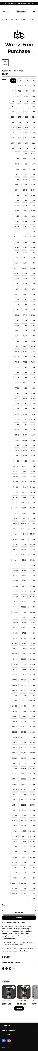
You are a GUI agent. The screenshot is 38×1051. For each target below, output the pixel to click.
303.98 (32, 815)
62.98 (16, 336)
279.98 (32, 774)
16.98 (25, 174)
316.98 (15, 841)
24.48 (25, 200)
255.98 (32, 732)
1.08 (20, 80)
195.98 (32, 628)
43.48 (16, 268)
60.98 (33, 325)
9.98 (33, 148)
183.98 (32, 607)
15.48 (25, 169)
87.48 (25, 419)
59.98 (17, 325)
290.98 (23, 795)
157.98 (15, 565)
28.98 (25, 216)
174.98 (32, 591)
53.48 (32, 299)
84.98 (33, 409)
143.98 (23, 539)
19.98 (25, 185)
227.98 (23, 685)
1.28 (33, 80)
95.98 (17, 451)
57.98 (33, 315)
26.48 (33, 206)
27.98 (33, 211)
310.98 (15, 831)
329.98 (23, 862)
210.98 (32, 654)
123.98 (32, 503)
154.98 (15, 560)
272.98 (23, 763)
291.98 (32, 795)
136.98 (15, 529)
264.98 (32, 748)
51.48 (25, 294)
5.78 (26, 122)
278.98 (23, 774)
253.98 (14, 732)
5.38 (12, 122)
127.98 (15, 513)
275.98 (23, 768)
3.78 (12, 112)
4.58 (12, 117)
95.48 (33, 445)
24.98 (33, 200)
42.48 (24, 263)
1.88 (19, 91)
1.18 (26, 80)
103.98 (15, 471)
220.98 (14, 675)
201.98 (32, 638)
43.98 (24, 268)
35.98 (17, 242)
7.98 (19, 138)
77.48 (33, 383)
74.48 (33, 372)
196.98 (15, 633)
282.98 (32, 779)
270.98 (32, 758)
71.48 (33, 362)
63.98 (33, 336)
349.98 (32, 899)
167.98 (23, 581)
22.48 (16, 195)
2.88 (33, 101)
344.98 (23, 888)
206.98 (23, 649)
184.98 (15, 612)
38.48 (32, 247)
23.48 (32, 195)
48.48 (24, 284)
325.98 (14, 857)
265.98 (14, 753)
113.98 (24, 487)
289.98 (14, 795)
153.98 (32, 555)
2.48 (33, 96)
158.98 (23, 565)
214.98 (15, 664)
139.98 (15, 534)
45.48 (24, 273)
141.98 (32, 534)
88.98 (25, 424)
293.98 (23, 800)
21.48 (25, 190)
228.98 (32, 685)
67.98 (25, 352)
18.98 (33, 180)
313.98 (14, 836)
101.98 (24, 466)
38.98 (16, 252)
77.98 (17, 388)
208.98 (14, 654)
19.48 (17, 185)
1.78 (12, 91)
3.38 (26, 107)
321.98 (32, 847)
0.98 (13, 80)
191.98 (24, 623)
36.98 (33, 242)
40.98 (25, 258)
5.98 (33, 122)
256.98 (14, 737)
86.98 (17, 419)
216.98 (32, 664)
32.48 (32, 226)
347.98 (23, 894)
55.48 (17, 310)
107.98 (23, 477)
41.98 (17, 263)
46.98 (25, 279)
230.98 (23, 690)
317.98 (23, 841)
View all (19, 1008)
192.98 (32, 623)
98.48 (33, 456)
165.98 (32, 576)
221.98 (23, 675)
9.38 (12, 148)
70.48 (17, 362)
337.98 (14, 878)
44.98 (16, 273)
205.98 (14, 649)
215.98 (23, 664)
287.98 (23, 789)
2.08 (33, 91)
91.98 (25, 435)
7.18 (19, 133)
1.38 (13, 86)
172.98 (15, 591)
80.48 (33, 393)
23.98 (17, 200)
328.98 (14, 862)
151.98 (15, 555)
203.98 (23, 643)
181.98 (15, 607)
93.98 (33, 440)
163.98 (15, 576)
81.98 (33, 398)
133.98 (14, 523)
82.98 (24, 404)
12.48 (25, 159)
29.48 (33, 216)
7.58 (33, 133)
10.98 (25, 153)
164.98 (23, 576)
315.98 (32, 836)
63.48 (24, 336)
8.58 (12, 143)
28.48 (17, 216)
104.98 (23, 471)
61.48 (17, 331)
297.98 (32, 805)
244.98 (14, 716)
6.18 (12, 127)
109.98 (15, 482)
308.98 (23, 826)
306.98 (32, 821)
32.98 (16, 232)
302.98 (23, 815)
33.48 (24, 232)
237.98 (32, 701)
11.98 (17, 159)
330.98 (32, 862)
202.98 (14, 643)
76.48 (17, 383)
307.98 (14, 826)
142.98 (14, 539)
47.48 (33, 279)
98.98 (17, 461)
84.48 (25, 409)
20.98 (17, 190)
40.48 (17, 258)
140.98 (23, 534)
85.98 (25, 414)
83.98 (17, 409)
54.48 (25, 305)
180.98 (32, 602)
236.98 (23, 701)
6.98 (12, 133)
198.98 (32, 633)
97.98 (25, 456)
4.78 (19, 117)
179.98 (23, 602)
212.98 (23, 659)
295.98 (14, 805)
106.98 (15, 477)
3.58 (33, 107)
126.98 (32, 508)
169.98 (15, 586)
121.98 (15, 503)
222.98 (32, 675)
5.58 (19, 122)
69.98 (33, 357)
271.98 (14, 763)
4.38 (33, 112)
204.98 (32, 643)
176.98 (24, 596)
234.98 (32, 695)
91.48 (17, 435)
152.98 (23, 555)
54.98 (33, 305)
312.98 (32, 831)
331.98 (14, 867)
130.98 (15, 518)
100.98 (15, 466)
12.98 (33, 159)
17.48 (33, 174)
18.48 (25, 180)
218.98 (23, 669)
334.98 (14, 873)
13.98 (25, 164)
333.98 (32, 867)
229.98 (14, 690)
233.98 (23, 695)
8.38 (33, 138)
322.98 (14, 852)
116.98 (24, 492)
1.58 (26, 86)
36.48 (25, 242)
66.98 (33, 346)
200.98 (23, 638)
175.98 (15, 596)
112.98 (15, 487)
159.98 (32, 565)
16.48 (17, 174)
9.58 (19, 148)
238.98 (14, 706)
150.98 (32, 550)
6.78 (33, 127)
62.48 (33, 331)
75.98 (33, 378)
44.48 (32, 268)
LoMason (8, 1048)
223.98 (14, 680)
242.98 (23, 711)
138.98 (32, 529)
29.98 (16, 221)
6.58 (26, 127)
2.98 (12, 107)
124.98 (15, 508)
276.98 (32, 768)
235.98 (14, 701)
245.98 (23, 716)
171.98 (32, 586)
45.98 (33, 273)
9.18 (33, 143)
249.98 (32, 722)
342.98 (32, 883)
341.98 (23, 883)
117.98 (32, 492)
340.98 (14, 883)
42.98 (33, 263)
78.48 (25, 388)
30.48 (24, 221)
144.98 (32, 539)
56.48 (33, 310)
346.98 (14, 894)
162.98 (32, 570)
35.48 (32, 237)
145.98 (15, 544)
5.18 (33, 117)
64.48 (17, 341)
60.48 (25, 325)
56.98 (17, 315)
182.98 (23, 607)
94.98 (25, 445)
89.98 (17, 430)
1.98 (26, 91)
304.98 (14, 821)
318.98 (32, 841)
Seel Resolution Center (25, 942)
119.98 (23, 497)
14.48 (33, 164)
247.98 (14, 722)
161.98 (24, 570)
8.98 (26, 143)
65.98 (17, 346)
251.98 (23, 727)
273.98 (32, 763)
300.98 (32, 810)
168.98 (32, 581)
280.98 (14, 779)
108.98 (32, 477)
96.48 (25, 451)
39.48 (24, 252)
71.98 (17, 367)
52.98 (24, 299)
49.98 (24, 289)
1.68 (33, 86)
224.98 (23, 680)
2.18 (12, 96)
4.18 (26, 112)
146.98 (23, 544)
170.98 (24, 586)
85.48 (17, 414)
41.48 (33, 258)
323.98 (23, 852)
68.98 (17, 357)
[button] (4, 11)
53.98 (17, 305)
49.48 (16, 289)
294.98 (32, 800)
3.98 (19, 112)
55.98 (25, 310)
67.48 (17, 352)
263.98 (23, 748)
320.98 (23, 847)
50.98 (17, 294)
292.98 (14, 800)
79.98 (25, 393)
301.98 (14, 815)
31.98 (25, 226)
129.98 (32, 513)
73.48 (16, 372)
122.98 (23, 503)
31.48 (17, 226)
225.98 (32, 680)
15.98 (33, 169)
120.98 (32, 497)
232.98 (14, 695)
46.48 (17, 279)
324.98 (32, 852)
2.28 (18, 96)
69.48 (25, 357)
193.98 (15, 628)
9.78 (26, 148)
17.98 (17, 180)
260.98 (23, 742)
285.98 (32, 784)
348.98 (32, 894)
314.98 (23, 836)
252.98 (32, 727)
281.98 (23, 779)
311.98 (23, 831)
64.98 (25, 341)
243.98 (32, 711)
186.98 (32, 612)
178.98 (15, 602)
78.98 (33, 388)
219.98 (32, 669)
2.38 (26, 96)
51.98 (33, 294)
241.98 (14, 711)
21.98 (33, 190)
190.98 (15, 623)
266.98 (23, 753)
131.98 (23, 518)
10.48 (17, 153)
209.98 (23, 654)
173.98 (23, 591)
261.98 (32, 742)
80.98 (17, 398)
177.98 (32, 596)
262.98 (14, 748)
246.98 (32, 716)
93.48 (24, 440)
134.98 (23, 523)
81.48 (25, 398)
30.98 (33, 221)
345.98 (32, 888)
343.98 (14, 888)
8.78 (19, 143)
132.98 (32, 518)
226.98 (14, 685)
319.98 (14, 847)
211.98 (15, 659)
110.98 (24, 482)
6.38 (19, 127)
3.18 (18, 107)
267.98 (32, 753)
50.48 (33, 289)
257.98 (23, 737)
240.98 (32, 706)
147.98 (32, 544)
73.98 (25, 372)
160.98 (15, 570)
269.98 (23, 758)
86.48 (33, 414)
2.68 (19, 101)
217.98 (15, 669)
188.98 (23, 617)
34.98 (24, 237)
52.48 (16, 299)
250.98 (14, 727)
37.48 (17, 247)
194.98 (23, 628)
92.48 (33, 435)
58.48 (17, 320)
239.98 (23, 706)
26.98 (17, 211)
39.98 (33, 252)
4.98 (26, 117)
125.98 (23, 508)
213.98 (32, 659)
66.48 (25, 346)
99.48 (25, 461)
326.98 (23, 857)
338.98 (23, 878)
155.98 (23, 560)
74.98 (17, 378)
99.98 (33, 461)
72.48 (25, 367)
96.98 (33, 451)
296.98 (23, 805)
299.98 (23, 810)
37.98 (25, 247)
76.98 (25, 383)
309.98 (32, 826)
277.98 (14, 774)
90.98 (33, 430)
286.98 (14, 789)
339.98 (32, 878)
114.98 (32, 487)
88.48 (17, 424)
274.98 (14, 768)
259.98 (14, 742)
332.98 (23, 867)
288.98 (32, 789)
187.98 (15, 617)
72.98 (33, 367)
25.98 (25, 206)
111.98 (32, 482)
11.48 (33, 153)
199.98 (15, 638)
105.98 (32, 471)
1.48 (19, 86)
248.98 (23, 722)
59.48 (33, 320)
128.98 (23, 513)
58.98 (25, 320)
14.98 (17, 169)
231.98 (32, 690)
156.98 (32, 560)
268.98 (14, 758)
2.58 (12, 101)
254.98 (23, 732)
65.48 (33, 341)
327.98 (32, 857)
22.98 (24, 195)
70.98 (25, 362)
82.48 (16, 404)
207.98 (32, 649)
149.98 (23, 550)
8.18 (26, 138)
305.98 (23, 821)
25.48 (17, 206)
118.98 (15, 497)
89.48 (33, 424)
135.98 (32, 523)
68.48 (33, 352)
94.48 (17, 445)
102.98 (32, 466)
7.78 (12, 138)
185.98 (23, 612)
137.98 (23, 529)
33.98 (32, 232)
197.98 (23, 633)
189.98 (32, 617)
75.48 (25, 378)
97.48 (17, 456)
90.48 (25, 430)
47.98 (17, 284)
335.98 (23, 873)
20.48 (33, 185)
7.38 (26, 133)
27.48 (25, 211)
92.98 (16, 440)
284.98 (23, 784)
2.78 (26, 101)
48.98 (33, 284)
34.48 (16, 237)
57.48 (25, 315)
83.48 (32, 404)
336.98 (32, 873)
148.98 (14, 550)
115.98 (16, 492)
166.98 (15, 581)
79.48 (17, 393)
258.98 (32, 737)
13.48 (17, 164)
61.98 (25, 331)
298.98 (14, 810)
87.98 (33, 419)
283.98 (14, 784)
